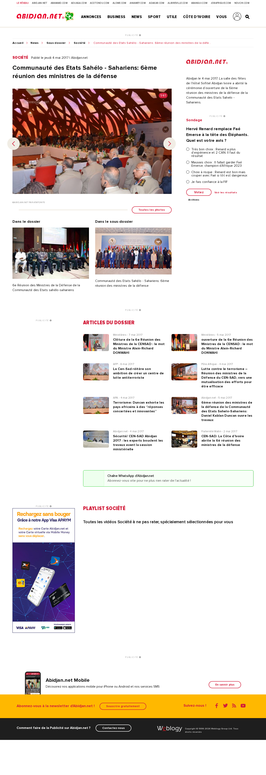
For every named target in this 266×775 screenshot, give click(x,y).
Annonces (91, 16)
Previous (13, 143)
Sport (154, 16)
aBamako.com (59, 3)
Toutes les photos (151, 210)
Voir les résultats (225, 192)
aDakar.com (156, 3)
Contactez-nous (113, 728)
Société (79, 43)
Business (116, 16)
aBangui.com (199, 3)
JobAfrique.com (221, 3)
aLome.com (119, 3)
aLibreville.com (178, 3)
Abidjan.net (39, 3)
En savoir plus (224, 684)
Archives (194, 200)
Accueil (17, 43)
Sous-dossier (56, 43)
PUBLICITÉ (132, 35)
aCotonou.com (99, 3)
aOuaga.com (79, 3)
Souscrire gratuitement (123, 706)
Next (169, 143)
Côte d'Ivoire (196, 16)
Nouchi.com (241, 3)
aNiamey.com (138, 3)
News (137, 16)
